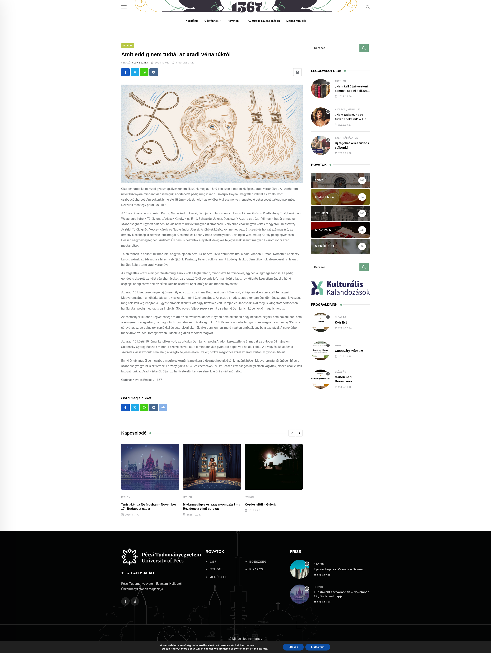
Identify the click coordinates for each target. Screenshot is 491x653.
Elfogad (293, 647)
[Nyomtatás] (297, 72)
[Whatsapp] (144, 72)
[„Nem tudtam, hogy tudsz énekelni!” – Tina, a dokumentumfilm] (320, 117)
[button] (291, 433)
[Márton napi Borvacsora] (320, 379)
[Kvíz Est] (320, 322)
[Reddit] (153, 72)
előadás (340, 317)
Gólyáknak (211, 20)
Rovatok (233, 20)
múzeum (340, 345)
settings (262, 649)
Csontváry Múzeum (349, 350)
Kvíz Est (341, 322)
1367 (338, 81)
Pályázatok (350, 138)
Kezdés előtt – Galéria (260, 504)
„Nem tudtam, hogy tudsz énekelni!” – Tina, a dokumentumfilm (352, 119)
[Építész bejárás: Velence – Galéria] (299, 569)
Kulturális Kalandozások (264, 20)
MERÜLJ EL (354, 109)
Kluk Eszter (140, 62)
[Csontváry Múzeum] (320, 350)
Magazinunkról (296, 20)
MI (344, 81)
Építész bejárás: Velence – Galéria (338, 569)
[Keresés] (368, 7)
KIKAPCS (340, 109)
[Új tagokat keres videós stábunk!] (320, 145)
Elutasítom (317, 647)
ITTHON (125, 497)
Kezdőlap (191, 20)
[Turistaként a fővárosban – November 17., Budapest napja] (299, 594)
